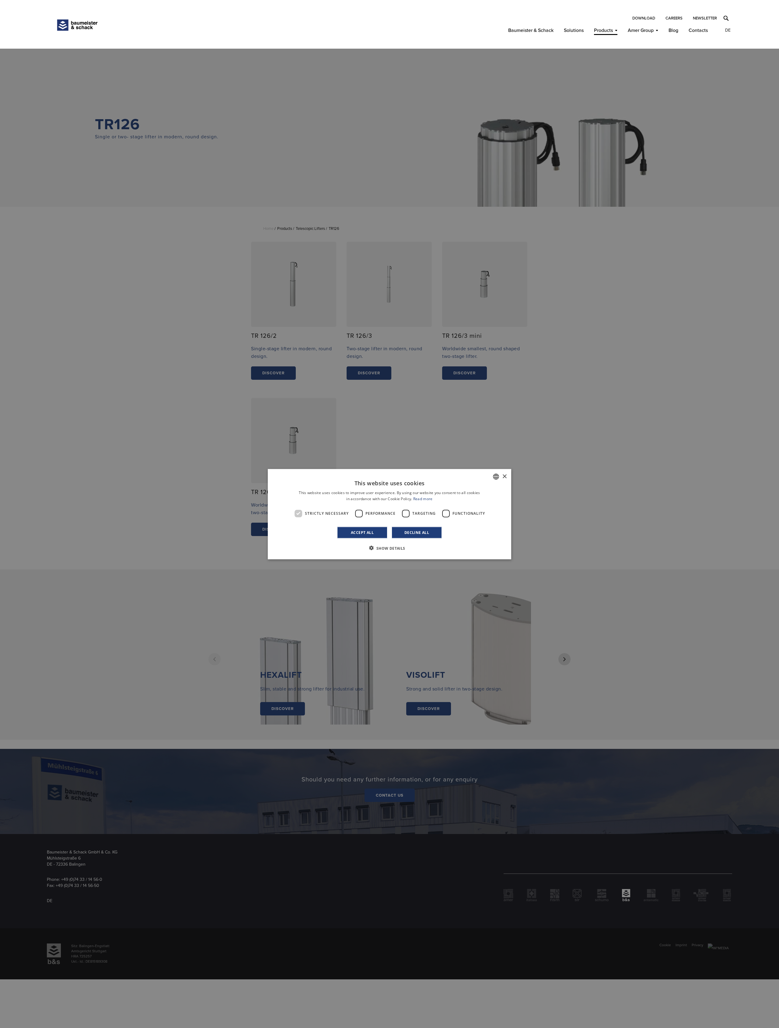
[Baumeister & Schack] (77, 25)
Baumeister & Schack (531, 30)
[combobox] (496, 476)
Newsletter (705, 18)
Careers (674, 18)
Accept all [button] (362, 532)
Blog (673, 30)
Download (643, 18)
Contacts (698, 30)
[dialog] (389, 514)
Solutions (574, 30)
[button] (389, 548)
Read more (423, 498)
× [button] (504, 476)
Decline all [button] (416, 532)
